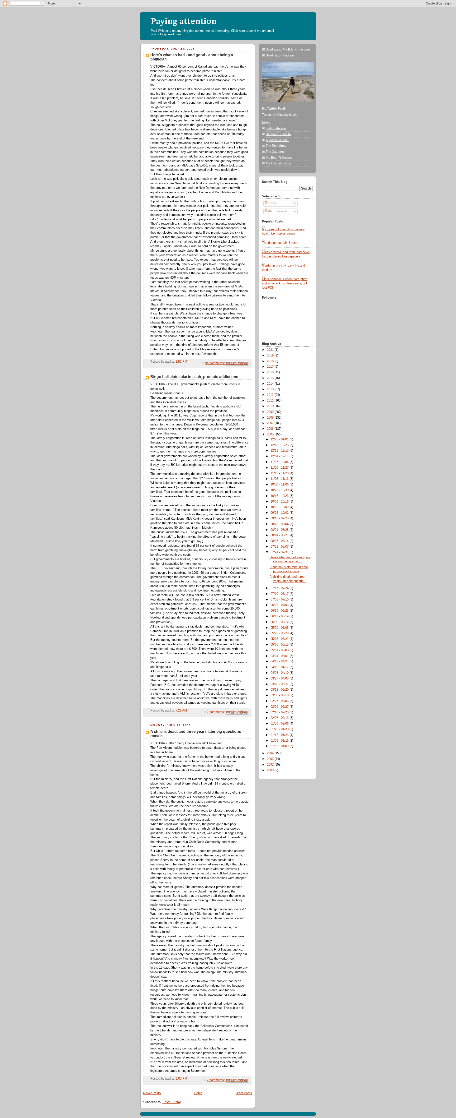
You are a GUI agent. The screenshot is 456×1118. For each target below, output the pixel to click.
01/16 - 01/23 (280, 735)
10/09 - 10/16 (280, 501)
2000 (271, 770)
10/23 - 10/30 (280, 490)
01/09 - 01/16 (280, 740)
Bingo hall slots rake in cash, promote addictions (194, 377)
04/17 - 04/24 (280, 661)
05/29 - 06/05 (280, 627)
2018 (271, 361)
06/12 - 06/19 (280, 616)
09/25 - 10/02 (280, 512)
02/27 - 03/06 (280, 701)
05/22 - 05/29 (280, 633)
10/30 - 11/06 (280, 484)
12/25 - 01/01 (280, 439)
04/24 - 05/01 (280, 656)
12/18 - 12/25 (280, 445)
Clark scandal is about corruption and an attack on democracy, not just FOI (284, 283)
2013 (271, 389)
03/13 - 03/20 (280, 689)
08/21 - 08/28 (280, 529)
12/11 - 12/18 (280, 450)
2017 (271, 366)
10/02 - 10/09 (280, 507)
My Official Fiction (278, 163)
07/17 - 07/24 (280, 588)
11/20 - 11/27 (280, 467)
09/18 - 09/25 (280, 518)
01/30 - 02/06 (280, 723)
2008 (271, 417)
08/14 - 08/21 (280, 535)
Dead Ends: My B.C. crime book (288, 49)
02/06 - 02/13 (280, 718)
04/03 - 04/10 (280, 672)
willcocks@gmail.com (166, 34)
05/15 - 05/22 (280, 639)
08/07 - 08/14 (280, 541)
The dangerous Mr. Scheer (280, 243)
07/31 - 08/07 (280, 546)
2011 (271, 400)
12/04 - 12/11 (280, 456)
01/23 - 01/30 (280, 729)
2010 (271, 406)
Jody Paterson (276, 128)
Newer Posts (152, 1093)
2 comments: (216, 712)
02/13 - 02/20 (280, 712)
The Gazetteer (275, 151)
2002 (271, 764)
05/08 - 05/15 (280, 644)
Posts (271, 203)
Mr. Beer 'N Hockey (279, 157)
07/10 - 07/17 (280, 594)
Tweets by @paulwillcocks (280, 114)
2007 (271, 423)
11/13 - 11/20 (280, 473)
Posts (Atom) (171, 1102)
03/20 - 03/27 (280, 684)
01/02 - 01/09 (280, 746)
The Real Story (276, 146)
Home (198, 1093)
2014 (271, 383)
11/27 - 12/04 (280, 462)
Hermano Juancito (278, 134)
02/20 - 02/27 (280, 706)
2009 (271, 412)
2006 (271, 428)
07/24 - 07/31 (280, 552)
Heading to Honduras (280, 55)
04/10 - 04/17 (280, 667)
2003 (271, 759)
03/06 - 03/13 (280, 695)
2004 (271, 753)
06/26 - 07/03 (280, 605)
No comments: (215, 363)
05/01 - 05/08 (280, 650)
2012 (271, 395)
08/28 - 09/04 (280, 524)
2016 (271, 372)
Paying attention (184, 21)
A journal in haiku (277, 140)
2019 (271, 355)
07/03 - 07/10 (280, 599)
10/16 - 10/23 (280, 496)
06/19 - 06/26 (280, 610)
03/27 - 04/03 (280, 678)
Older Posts (244, 1093)
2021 (271, 349)
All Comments (277, 211)
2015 (271, 378)
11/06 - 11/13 (280, 478)
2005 (271, 434)
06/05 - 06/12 (280, 622)
